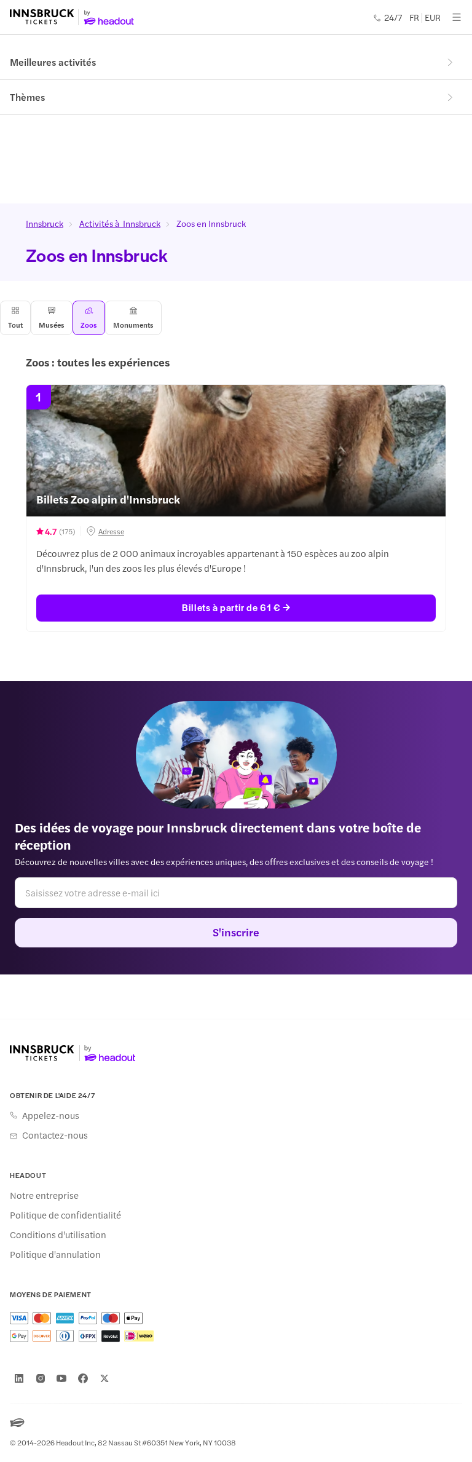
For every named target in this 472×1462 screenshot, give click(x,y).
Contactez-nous (55, 1135)
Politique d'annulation (55, 1254)
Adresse (111, 531)
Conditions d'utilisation (58, 1234)
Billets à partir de (231, 607)
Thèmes (27, 97)
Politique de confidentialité (65, 1215)
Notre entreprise (44, 1195)
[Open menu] (456, 17)
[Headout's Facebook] (83, 1378)
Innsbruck (44, 223)
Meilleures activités (53, 62)
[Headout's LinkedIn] (19, 1378)
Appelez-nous (50, 1115)
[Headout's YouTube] (61, 1378)
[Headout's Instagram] (40, 1378)
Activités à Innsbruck (119, 223)
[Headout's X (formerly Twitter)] (104, 1378)
